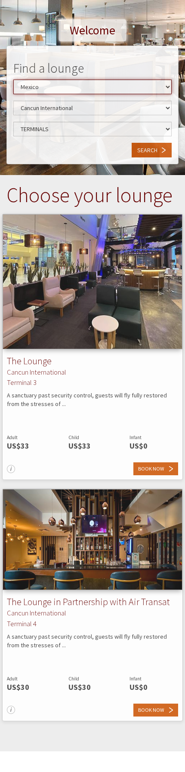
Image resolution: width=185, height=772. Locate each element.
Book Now (151, 468)
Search (147, 150)
